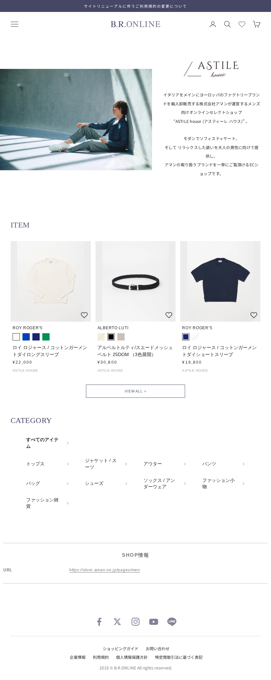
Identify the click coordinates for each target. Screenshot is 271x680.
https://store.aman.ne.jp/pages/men (104, 570)
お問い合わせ (158, 648)
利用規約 (101, 657)
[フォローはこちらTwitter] (117, 622)
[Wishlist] (242, 24)
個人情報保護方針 (132, 657)
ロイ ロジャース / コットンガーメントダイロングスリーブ (50, 351)
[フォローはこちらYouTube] (154, 622)
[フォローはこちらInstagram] (135, 622)
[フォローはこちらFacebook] (99, 622)
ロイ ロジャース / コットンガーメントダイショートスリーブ (219, 351)
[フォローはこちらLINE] (172, 622)
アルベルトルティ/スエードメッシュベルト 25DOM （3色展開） (135, 351)
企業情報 (78, 657)
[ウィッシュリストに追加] (84, 315)
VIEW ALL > (135, 391)
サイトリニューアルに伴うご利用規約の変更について (135, 6)
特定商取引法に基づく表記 (179, 657)
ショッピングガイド (120, 648)
